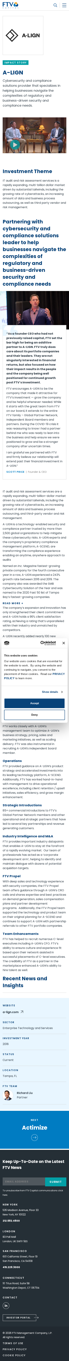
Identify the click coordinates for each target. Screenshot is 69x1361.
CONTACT (10, 1297)
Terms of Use (13, 1343)
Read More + (13, 603)
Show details (50, 691)
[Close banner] (63, 643)
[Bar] (64, 5)
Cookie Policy (14, 1355)
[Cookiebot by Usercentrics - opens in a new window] (42, 643)
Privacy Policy (15, 1349)
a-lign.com (11, 1012)
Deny (34, 714)
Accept (34, 703)
